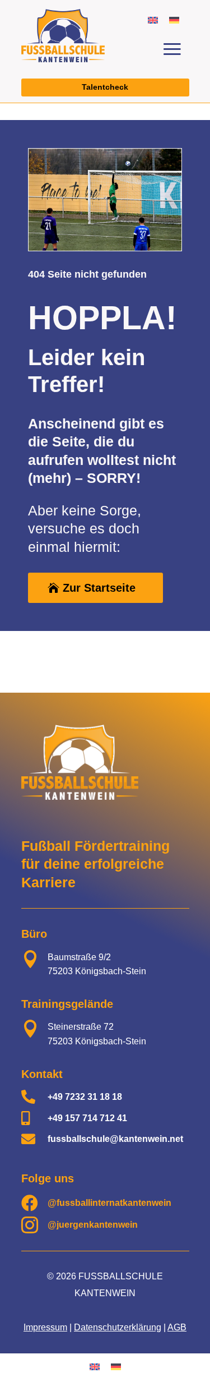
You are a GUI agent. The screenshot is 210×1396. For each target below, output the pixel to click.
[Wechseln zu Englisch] (153, 20)
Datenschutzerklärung (117, 1327)
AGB (176, 1327)
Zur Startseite (99, 588)
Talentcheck (105, 86)
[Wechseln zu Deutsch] (174, 20)
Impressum (45, 1327)
